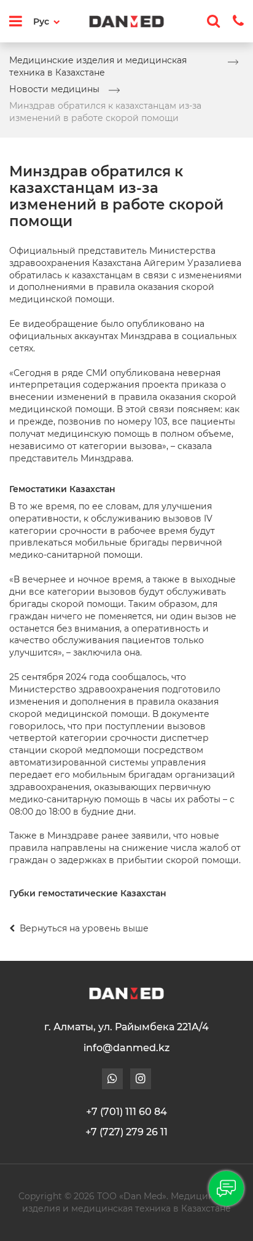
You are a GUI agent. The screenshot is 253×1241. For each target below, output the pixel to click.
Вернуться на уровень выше (83, 928)
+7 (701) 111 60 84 (126, 1112)
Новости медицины (54, 89)
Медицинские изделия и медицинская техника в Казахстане (98, 66)
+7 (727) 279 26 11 (126, 1132)
